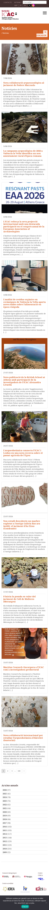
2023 (5, 801)
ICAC (19, 15)
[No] (46, 903)
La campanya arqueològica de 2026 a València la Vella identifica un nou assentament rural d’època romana (23, 153)
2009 (5, 852)
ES (21, 5)
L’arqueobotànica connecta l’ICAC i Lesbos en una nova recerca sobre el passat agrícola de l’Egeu (23, 453)
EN (25, 5)
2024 (5, 797)
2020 (5, 812)
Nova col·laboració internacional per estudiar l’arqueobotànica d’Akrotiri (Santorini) (23, 738)
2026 (5, 790)
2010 (5, 848)
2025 (5, 793)
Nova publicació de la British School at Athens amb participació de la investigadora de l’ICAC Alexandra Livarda (24, 381)
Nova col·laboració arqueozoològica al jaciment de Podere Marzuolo (23, 84)
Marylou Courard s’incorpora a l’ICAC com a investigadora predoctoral (23, 668)
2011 (5, 845)
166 (19, 771)
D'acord (25, 906)
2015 (5, 830)
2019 (5, 815)
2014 (5, 834)
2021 (5, 808)
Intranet (18, 2)
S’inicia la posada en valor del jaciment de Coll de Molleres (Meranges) (19, 599)
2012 (5, 841)
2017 (5, 823)
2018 (5, 819)
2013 (5, 837)
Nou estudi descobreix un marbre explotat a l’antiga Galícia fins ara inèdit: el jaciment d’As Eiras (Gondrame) (21, 525)
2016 (5, 826)
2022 (5, 804)
